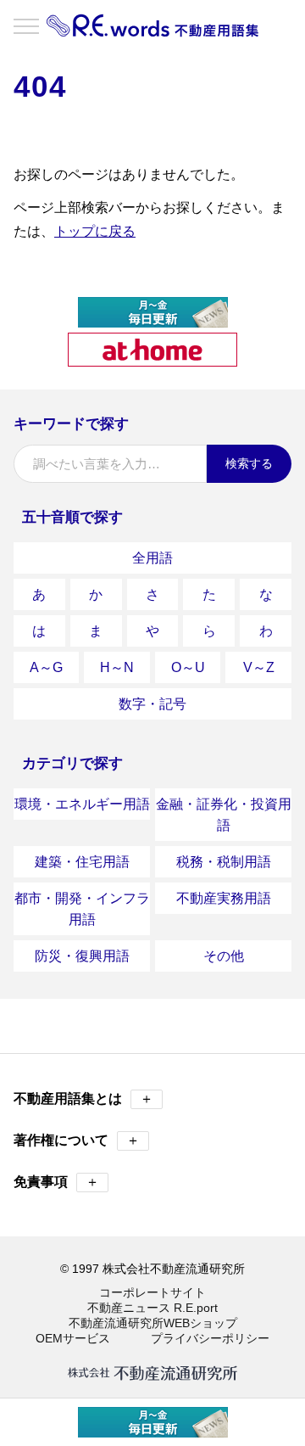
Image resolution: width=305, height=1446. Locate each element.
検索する (249, 463)
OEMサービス (73, 1338)
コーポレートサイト (152, 1292)
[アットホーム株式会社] (152, 359)
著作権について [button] (77, 1140)
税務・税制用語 (223, 862)
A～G (46, 667)
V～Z (258, 667)
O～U (188, 667)
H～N (117, 667)
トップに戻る (95, 231)
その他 (223, 956)
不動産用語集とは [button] (83, 1098)
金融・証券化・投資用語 (223, 814)
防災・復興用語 (82, 956)
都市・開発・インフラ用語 (82, 909)
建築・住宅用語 (82, 862)
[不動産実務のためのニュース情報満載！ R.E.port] (153, 320)
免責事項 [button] (56, 1181)
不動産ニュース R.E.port (152, 1307)
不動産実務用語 (223, 898)
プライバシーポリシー (210, 1338)
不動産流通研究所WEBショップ (153, 1323)
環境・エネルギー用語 (82, 804)
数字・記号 (152, 704)
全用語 (152, 558)
